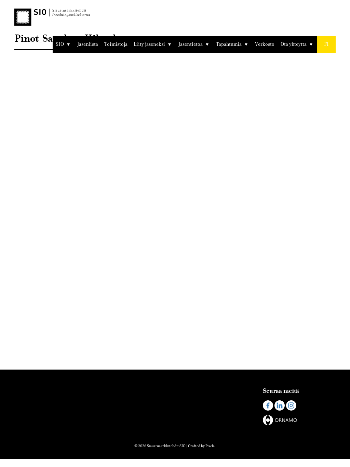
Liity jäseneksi (149, 44)
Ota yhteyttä (294, 44)
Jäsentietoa (190, 44)
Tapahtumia (229, 44)
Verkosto (264, 44)
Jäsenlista (87, 44)
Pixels (210, 446)
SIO (60, 44)
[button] (326, 44)
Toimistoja (115, 44)
